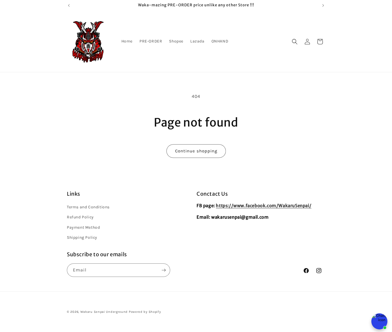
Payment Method (83, 227)
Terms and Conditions (88, 207)
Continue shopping (196, 151)
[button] (294, 41)
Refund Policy (80, 217)
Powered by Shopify (145, 312)
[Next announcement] (323, 5)
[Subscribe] (163, 270)
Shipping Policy (82, 237)
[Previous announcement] (69, 5)
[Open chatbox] (379, 321)
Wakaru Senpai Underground (104, 312)
